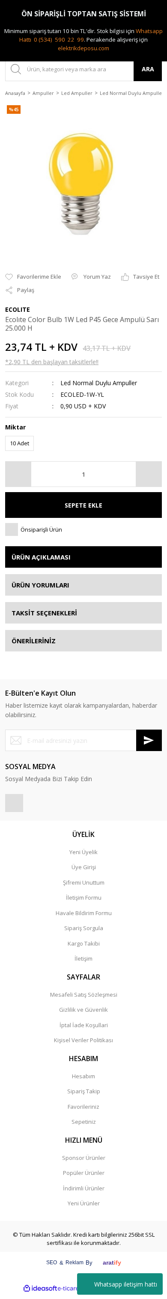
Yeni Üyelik (83, 852)
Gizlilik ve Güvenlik (83, 1009)
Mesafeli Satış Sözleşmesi (83, 994)
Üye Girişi (84, 867)
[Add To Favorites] (33, 277)
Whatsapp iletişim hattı (125, 1284)
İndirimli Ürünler (83, 1188)
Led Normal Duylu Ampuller (98, 383)
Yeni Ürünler (84, 1203)
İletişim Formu (83, 897)
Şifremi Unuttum (83, 882)
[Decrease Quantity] (18, 474)
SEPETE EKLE (83, 505)
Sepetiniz (84, 1122)
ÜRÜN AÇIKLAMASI (41, 557)
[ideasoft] (40, 1288)
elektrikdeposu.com (83, 48)
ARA (148, 69)
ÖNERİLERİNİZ (34, 640)
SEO (51, 1262)
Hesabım (83, 1076)
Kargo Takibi (84, 943)
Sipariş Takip (83, 1091)
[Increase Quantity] (148, 474)
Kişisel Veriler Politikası (83, 1040)
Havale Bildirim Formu (84, 913)
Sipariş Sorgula (83, 928)
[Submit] (149, 740)
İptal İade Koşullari (84, 1025)
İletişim (83, 958)
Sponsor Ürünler (83, 1158)
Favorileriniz (83, 1106)
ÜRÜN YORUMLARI (40, 585)
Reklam (75, 1262)
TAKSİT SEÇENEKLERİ (44, 612)
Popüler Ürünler (83, 1173)
